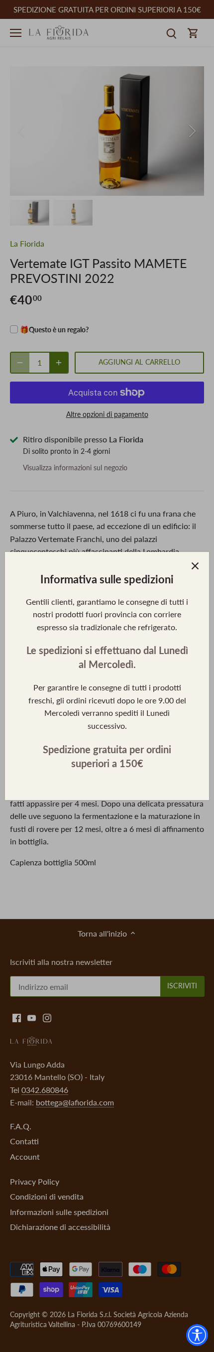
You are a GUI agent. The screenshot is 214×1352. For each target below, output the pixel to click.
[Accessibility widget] (197, 1335)
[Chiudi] (195, 566)
